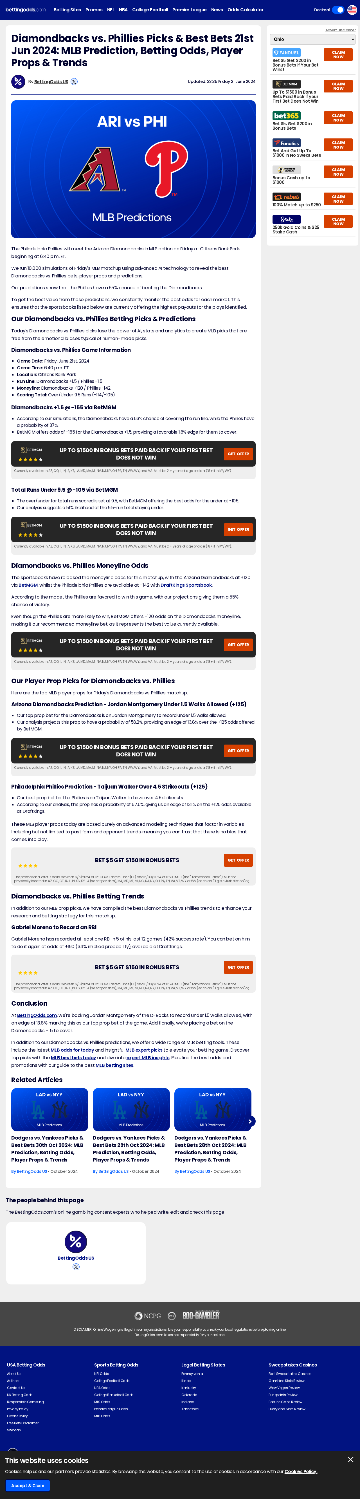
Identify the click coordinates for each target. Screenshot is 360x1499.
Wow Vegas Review (284, 1387)
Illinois (186, 1380)
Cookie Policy (17, 1416)
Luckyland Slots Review (287, 1409)
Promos (94, 9)
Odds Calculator (246, 9)
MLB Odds (102, 1416)
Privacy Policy (17, 1409)
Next (250, 1121)
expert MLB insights (148, 1057)
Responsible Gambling (25, 1401)
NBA (123, 9)
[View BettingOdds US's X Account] (74, 81)
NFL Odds (101, 1373)
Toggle (338, 10)
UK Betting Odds (20, 1394)
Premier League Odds (111, 1409)
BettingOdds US (51, 81)
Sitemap (14, 1430)
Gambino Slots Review (286, 1380)
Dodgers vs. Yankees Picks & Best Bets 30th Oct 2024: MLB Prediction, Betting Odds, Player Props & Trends (47, 1148)
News (217, 9)
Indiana (187, 1401)
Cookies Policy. (301, 1471)
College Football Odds (112, 1380)
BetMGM (28, 585)
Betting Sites (67, 9)
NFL (111, 9)
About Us (14, 1373)
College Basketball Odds (114, 1394)
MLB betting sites (114, 1065)
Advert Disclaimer (340, 30)
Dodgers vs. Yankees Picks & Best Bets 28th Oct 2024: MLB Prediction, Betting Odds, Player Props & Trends (210, 1148)
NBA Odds (102, 1387)
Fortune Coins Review (285, 1401)
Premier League (189, 9)
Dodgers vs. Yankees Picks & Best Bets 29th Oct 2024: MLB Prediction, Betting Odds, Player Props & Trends (129, 1148)
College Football (150, 9)
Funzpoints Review (283, 1394)
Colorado (189, 1394)
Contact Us (16, 1387)
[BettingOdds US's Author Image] (76, 1242)
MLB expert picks (144, 1050)
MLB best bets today (73, 1057)
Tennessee (190, 1409)
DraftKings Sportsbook (186, 585)
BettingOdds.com (37, 1015)
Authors (13, 1380)
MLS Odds (102, 1401)
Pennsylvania (192, 1373)
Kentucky (188, 1387)
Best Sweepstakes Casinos (290, 1373)
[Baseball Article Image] (49, 1109)
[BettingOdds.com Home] (26, 10)
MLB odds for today (72, 1050)
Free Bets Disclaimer (22, 1423)
